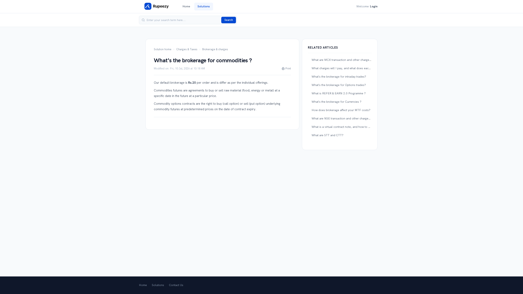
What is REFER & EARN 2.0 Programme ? (339, 93)
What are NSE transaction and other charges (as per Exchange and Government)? (365, 118)
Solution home (162, 49)
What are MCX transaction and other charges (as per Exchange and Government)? (365, 60)
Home (186, 6)
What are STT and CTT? (327, 135)
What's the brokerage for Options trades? (339, 85)
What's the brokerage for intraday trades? (339, 76)
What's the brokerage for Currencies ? (336, 102)
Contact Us (176, 285)
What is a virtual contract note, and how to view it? (345, 127)
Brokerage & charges (215, 49)
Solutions (204, 6)
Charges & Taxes (186, 49)
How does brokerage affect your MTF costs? (341, 110)
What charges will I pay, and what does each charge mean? (350, 68)
